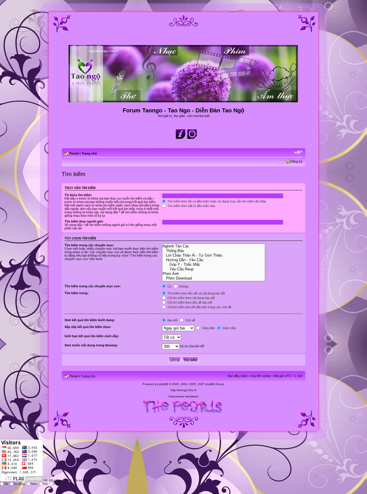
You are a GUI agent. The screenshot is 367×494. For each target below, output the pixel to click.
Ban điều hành (237, 376)
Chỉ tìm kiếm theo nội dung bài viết (191, 298)
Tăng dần (208, 328)
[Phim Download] (213, 278)
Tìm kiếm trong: (77, 293)
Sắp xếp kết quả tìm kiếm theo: (88, 327)
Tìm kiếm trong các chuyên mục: (89, 245)
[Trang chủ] (184, 100)
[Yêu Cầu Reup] (213, 269)
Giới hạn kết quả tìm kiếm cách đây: (92, 336)
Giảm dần (229, 328)
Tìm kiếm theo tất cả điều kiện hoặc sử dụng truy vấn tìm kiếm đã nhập (216, 201)
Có (169, 286)
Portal (73, 153)
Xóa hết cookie (260, 376)
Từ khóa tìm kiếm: (78, 195)
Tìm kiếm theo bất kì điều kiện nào (191, 206)
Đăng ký (296, 161)
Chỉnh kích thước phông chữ (298, 152)
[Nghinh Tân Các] (213, 246)
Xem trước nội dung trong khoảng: (91, 345)
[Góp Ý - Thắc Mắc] (213, 264)
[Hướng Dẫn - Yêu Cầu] (213, 260)
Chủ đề (189, 320)
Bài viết (172, 320)
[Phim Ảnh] (213, 274)
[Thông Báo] (213, 251)
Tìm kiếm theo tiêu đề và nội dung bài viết (196, 293)
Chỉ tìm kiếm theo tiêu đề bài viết (189, 302)
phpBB (163, 384)
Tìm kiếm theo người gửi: (84, 221)
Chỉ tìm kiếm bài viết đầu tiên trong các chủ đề (199, 307)
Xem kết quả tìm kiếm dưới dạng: (90, 320)
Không (183, 286)
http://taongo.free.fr (183, 390)
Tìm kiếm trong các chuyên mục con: (93, 286)
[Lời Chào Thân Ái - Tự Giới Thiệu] (213, 255)
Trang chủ (89, 153)
